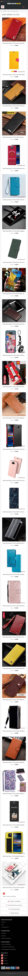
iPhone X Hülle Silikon (6, 944)
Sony (8, 11)
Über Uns (4, 922)
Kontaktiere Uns (5, 927)
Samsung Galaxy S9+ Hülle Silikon (9, 949)
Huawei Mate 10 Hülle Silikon (8, 946)
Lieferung (4, 933)
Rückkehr (4, 935)
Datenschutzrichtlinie (6, 938)
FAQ (3, 924)
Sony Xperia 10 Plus (14, 11)
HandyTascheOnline (11, 973)
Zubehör (4, 11)
